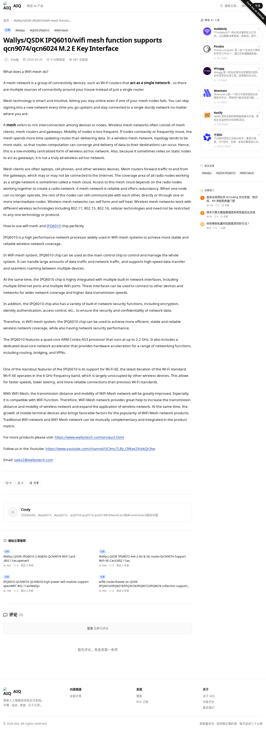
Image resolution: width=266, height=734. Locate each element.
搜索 (139, 696)
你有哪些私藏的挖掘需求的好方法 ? (228, 223)
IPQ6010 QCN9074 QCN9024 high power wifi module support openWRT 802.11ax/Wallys (46, 584)
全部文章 (75, 696)
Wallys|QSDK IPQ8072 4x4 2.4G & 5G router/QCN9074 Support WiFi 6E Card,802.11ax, (142, 558)
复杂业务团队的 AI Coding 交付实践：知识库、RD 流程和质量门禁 (232, 199)
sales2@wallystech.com (33, 459)
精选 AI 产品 (35, 6)
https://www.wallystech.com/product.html (89, 437)
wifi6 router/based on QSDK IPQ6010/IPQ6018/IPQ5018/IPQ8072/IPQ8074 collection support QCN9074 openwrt (143, 584)
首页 (6, 20)
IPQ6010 (54, 225)
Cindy (25, 509)
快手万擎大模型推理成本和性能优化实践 (231, 212)
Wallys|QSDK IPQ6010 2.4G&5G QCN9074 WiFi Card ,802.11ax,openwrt (39, 558)
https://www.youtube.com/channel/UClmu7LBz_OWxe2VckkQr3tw (100, 448)
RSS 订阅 (142, 702)
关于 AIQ (209, 696)
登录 (257, 5)
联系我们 (208, 707)
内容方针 (208, 702)
